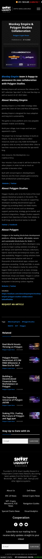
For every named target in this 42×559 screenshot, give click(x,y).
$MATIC (10, 326)
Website (5, 183)
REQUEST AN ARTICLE (13, 304)
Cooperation (21, 517)
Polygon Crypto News (21, 35)
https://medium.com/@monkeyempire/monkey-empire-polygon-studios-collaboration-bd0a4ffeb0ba (21, 297)
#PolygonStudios (28, 322)
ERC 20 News (10, 496)
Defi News (31, 490)
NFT (16, 326)
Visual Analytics (31, 511)
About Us (11, 490)
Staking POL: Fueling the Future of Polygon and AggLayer (13, 416)
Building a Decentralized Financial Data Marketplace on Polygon (10, 381)
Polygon (23, 326)
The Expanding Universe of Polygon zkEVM (12, 400)
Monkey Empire (10, 76)
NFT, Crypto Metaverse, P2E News (11, 503)
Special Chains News (11, 511)
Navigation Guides (31, 503)
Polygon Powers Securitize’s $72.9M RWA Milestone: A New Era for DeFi (11, 361)
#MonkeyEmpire (14, 322)
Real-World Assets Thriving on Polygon (12, 345)
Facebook (13, 224)
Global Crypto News (31, 496)
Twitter (13, 183)
